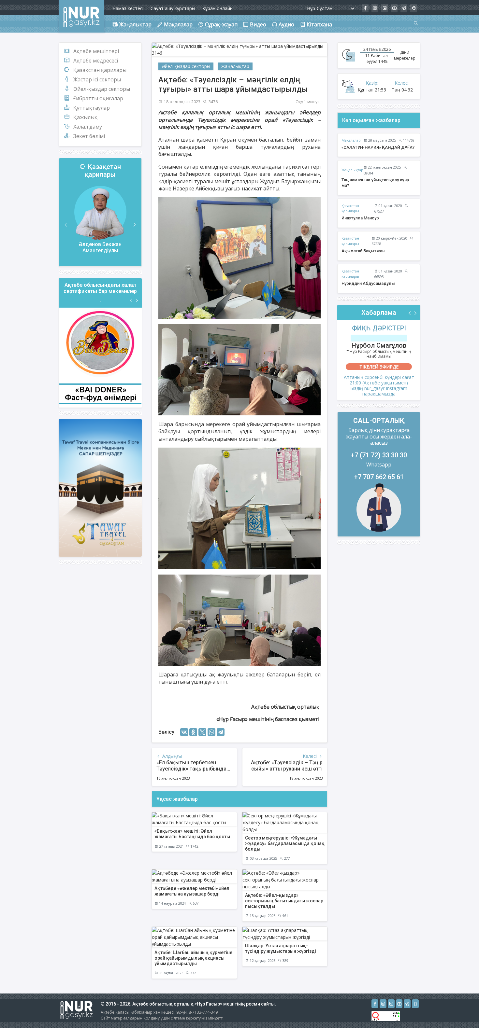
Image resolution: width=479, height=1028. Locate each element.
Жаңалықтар (235, 66)
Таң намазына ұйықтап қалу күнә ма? (375, 182)
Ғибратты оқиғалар (98, 98)
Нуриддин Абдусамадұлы (368, 283)
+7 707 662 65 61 (379, 477)
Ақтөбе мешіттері (96, 51)
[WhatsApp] (211, 732)
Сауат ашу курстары (173, 8)
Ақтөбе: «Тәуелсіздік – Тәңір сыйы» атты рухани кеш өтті (287, 765)
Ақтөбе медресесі (95, 60)
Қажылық (85, 117)
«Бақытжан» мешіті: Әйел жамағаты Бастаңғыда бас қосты (192, 833)
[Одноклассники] (193, 732)
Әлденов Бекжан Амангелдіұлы (100, 247)
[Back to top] (461, 1010)
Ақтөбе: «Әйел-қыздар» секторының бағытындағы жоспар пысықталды (284, 901)
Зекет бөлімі (89, 136)
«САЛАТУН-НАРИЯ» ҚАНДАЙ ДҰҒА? (377, 147)
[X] (202, 732)
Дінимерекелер (404, 55)
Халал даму (87, 126)
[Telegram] (221, 732)
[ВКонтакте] (184, 732)
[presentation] (66, 224)
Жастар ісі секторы (97, 79)
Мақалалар (351, 140)
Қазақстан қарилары (99, 70)
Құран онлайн (217, 8)
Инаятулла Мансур (360, 217)
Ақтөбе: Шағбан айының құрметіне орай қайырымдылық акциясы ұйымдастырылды (193, 958)
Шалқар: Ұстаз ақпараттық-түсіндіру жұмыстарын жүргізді (280, 948)
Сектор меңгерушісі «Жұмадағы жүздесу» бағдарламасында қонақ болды (285, 843)
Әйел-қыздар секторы (101, 88)
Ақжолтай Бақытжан (363, 250)
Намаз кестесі (127, 8)
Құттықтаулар (91, 107)
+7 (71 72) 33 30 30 (379, 455)
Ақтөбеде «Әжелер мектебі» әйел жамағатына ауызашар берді (191, 891)
